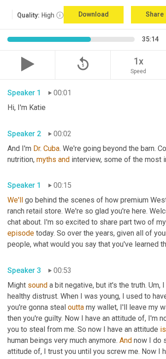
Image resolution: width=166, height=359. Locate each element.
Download (93, 14)
